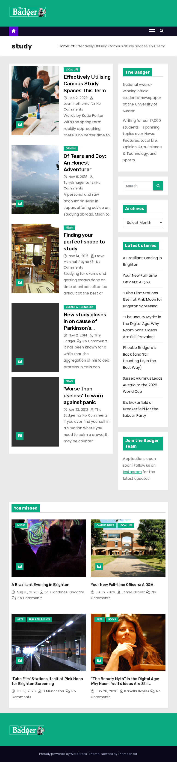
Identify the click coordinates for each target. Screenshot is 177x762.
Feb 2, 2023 (79, 98)
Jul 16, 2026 (106, 592)
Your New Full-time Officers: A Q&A (122, 584)
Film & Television (39, 619)
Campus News (105, 525)
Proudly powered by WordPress (63, 754)
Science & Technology (79, 307)
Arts (20, 619)
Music (21, 525)
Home (64, 46)
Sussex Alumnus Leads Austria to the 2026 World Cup (142, 385)
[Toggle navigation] (152, 30)
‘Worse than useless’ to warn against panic (83, 395)
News (69, 227)
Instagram (132, 471)
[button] (162, 31)
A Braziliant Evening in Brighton (40, 584)
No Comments (95, 341)
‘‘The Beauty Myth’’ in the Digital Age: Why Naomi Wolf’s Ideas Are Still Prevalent (125, 684)
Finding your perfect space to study (84, 242)
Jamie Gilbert (133, 592)
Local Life (72, 69)
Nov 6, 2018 (78, 176)
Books (112, 619)
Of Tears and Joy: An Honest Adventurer (85, 163)
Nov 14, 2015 (79, 256)
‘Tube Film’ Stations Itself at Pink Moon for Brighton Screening (142, 299)
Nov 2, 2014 (78, 335)
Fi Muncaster (53, 691)
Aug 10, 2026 (28, 592)
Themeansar (127, 754)
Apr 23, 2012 (79, 409)
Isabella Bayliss (136, 691)
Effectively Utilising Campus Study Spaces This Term (87, 84)
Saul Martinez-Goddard (63, 592)
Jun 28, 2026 (107, 691)
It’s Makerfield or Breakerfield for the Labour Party (140, 409)
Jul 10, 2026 (27, 691)
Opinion (71, 148)
